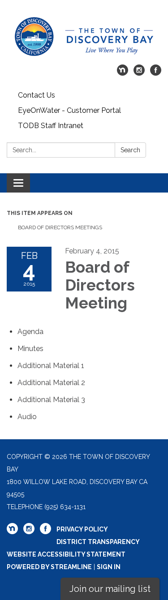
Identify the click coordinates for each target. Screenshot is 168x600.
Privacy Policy (82, 529)
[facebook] (155, 73)
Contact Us (36, 95)
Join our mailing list (110, 588)
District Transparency (98, 541)
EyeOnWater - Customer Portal (69, 110)
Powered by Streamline (49, 566)
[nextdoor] (122, 73)
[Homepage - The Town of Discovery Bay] (84, 36)
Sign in (109, 566)
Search (130, 150)
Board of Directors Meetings (60, 227)
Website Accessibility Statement (66, 554)
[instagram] (139, 73)
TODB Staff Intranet (50, 125)
